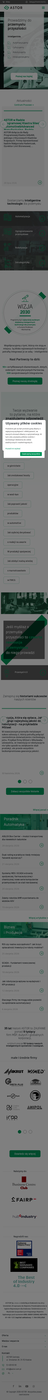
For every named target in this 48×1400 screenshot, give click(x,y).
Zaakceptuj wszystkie (31, 454)
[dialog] (24, 435)
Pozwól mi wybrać (12, 449)
